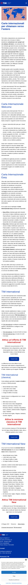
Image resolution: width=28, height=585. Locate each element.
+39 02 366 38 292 (6, 553)
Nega (14, 576)
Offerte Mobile (21, 524)
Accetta (14, 572)
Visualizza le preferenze (14, 579)
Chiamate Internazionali (7, 527)
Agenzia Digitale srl (4, 538)
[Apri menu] (26, 3)
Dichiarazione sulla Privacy (17, 583)
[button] (26, 559)
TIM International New (9, 334)
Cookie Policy (8, 583)
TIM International (7, 324)
